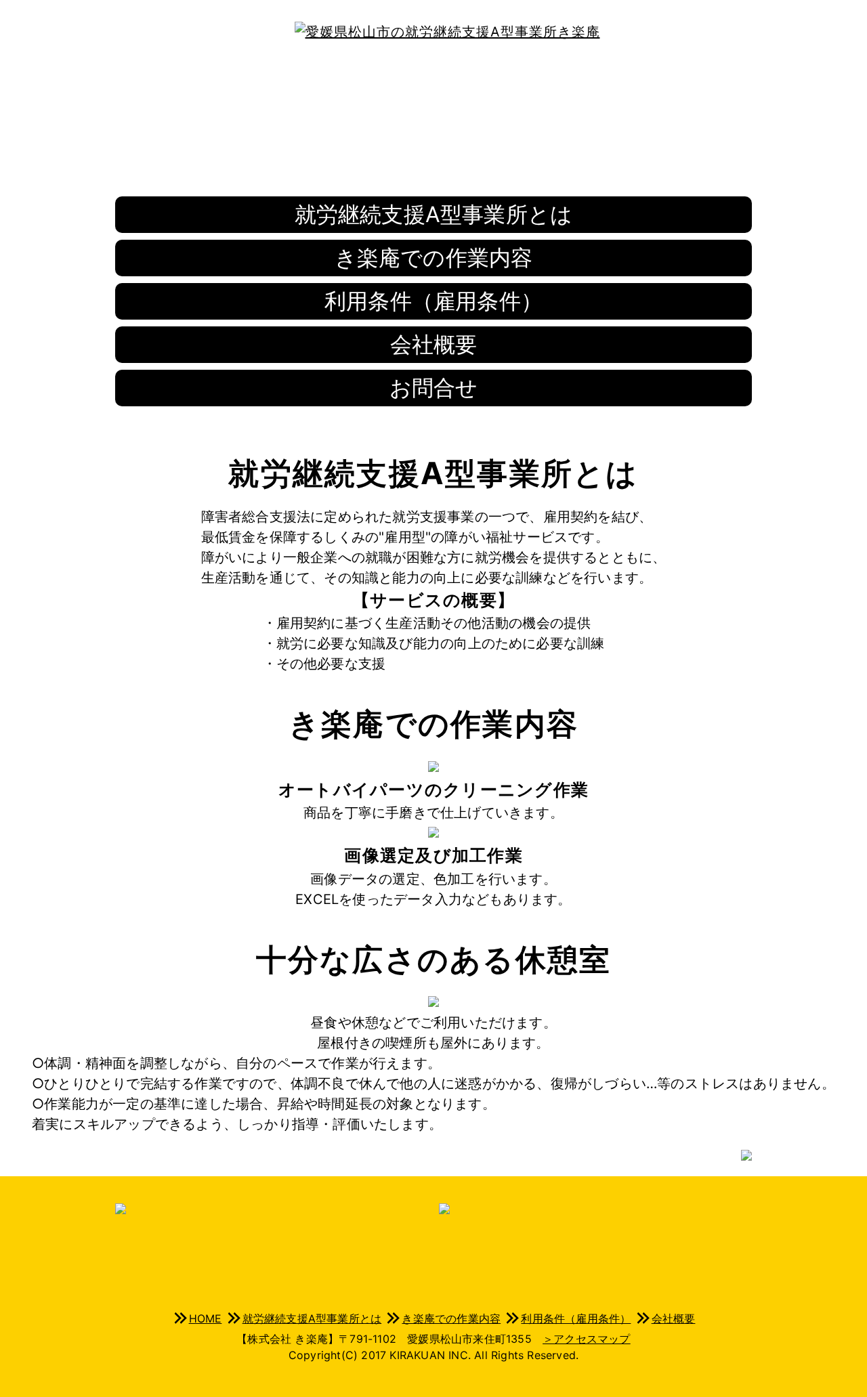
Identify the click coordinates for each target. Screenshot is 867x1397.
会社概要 (434, 344)
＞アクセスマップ (587, 1339)
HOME (205, 1318)
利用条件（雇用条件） (433, 301)
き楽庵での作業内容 (434, 257)
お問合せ (433, 387)
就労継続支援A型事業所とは (434, 214)
